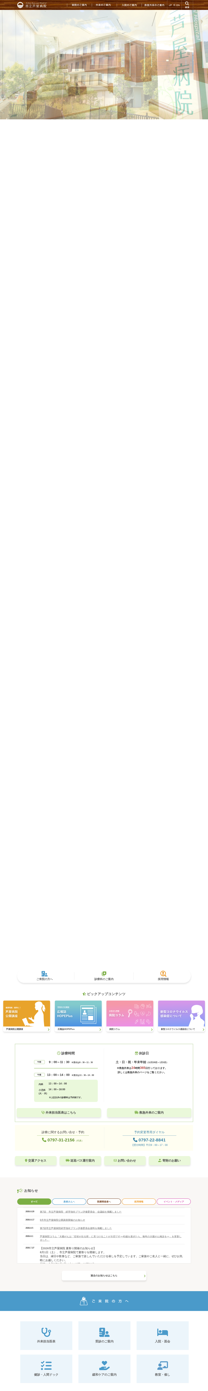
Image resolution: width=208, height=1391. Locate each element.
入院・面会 (162, 1341)
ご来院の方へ (44, 979)
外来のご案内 (104, 5)
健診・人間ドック (46, 1374)
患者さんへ (69, 1201)
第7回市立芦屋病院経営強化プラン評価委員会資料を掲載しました (76, 1228)
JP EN (174, 5)
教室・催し (162, 1374)
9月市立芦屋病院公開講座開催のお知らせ (62, 1220)
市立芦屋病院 (32, 5)
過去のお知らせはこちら (104, 1275)
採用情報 (163, 979)
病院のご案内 (79, 5)
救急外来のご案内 (154, 5)
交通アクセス (36, 1160)
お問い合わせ (126, 1160)
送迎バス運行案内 (82, 1160)
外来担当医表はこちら (60, 1112)
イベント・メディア (174, 1201)
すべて (34, 1201)
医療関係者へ (104, 1201)
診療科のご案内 (104, 979)
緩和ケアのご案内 (104, 1374)
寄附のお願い (171, 1160)
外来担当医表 (46, 1341)
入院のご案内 (129, 5)
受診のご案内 (104, 1341)
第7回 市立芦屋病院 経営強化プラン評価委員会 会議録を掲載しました (81, 1211)
